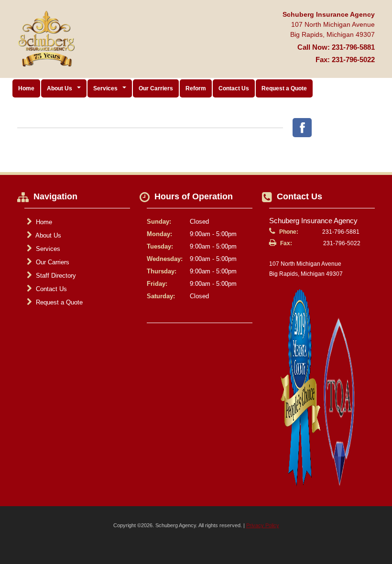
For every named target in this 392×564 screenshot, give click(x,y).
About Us (47, 235)
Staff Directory (55, 275)
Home (26, 88)
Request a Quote (284, 88)
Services (47, 248)
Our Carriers (156, 88)
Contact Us (233, 88)
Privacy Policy (262, 525)
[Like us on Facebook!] (302, 127)
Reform (195, 88)
